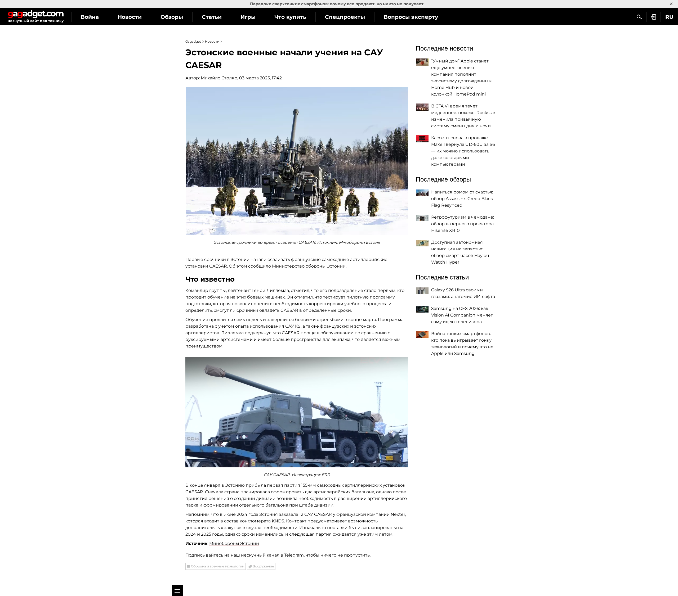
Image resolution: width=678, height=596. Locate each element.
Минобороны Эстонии (234, 543)
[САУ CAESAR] (296, 412)
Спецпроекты (345, 17)
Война (90, 17)
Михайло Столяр (219, 77)
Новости (130, 17)
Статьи (212, 17)
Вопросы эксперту (411, 17)
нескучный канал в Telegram (272, 555)
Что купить (290, 17)
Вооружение (263, 566)
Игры (248, 17)
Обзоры (171, 17)
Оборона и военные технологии (217, 566)
